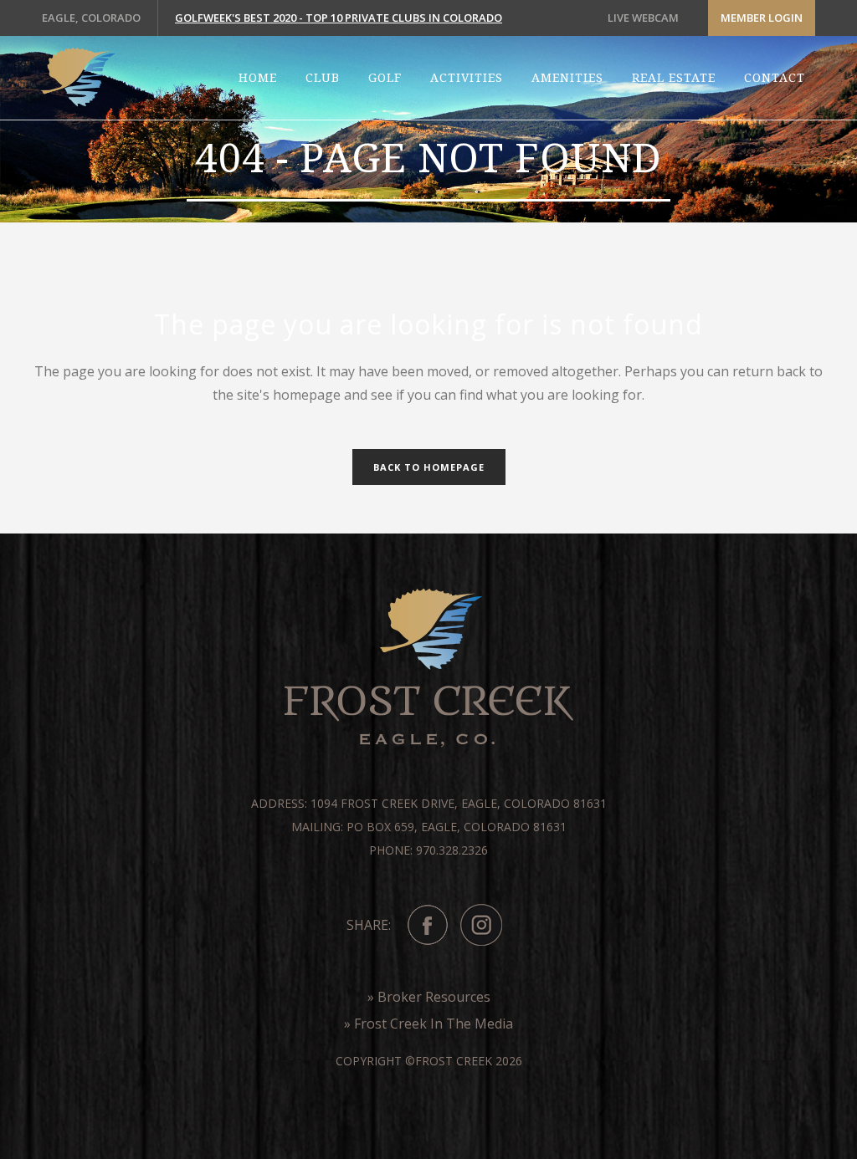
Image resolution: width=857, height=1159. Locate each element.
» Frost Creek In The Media (428, 1023)
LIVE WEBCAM (643, 17)
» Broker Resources (428, 997)
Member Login (762, 17)
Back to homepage (429, 467)
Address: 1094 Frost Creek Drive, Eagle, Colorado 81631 (429, 803)
